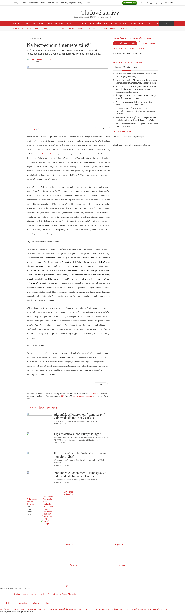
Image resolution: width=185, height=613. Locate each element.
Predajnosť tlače (86, 609)
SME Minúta (37, 23)
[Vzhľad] (156, 3)
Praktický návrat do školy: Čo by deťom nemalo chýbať (80, 455)
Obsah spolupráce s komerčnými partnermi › (132, 145)
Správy (15, 3)
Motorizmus (91, 28)
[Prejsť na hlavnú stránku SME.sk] (6, 594)
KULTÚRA (108, 23)
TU (62, 396)
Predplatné (44, 594)
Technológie (26, 28)
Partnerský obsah (122, 131)
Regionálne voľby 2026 (77, 3)
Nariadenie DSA (125, 609)
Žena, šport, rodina (58, 28)
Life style (72, 28)
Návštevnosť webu (70, 609)
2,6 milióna (94, 393)
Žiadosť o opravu (159, 609)
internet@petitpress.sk (82, 396)
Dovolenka (68, 492)
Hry (66, 3)
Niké (55, 442)
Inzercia (58, 609)
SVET (76, 23)
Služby (23, 3)
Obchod (37, 28)
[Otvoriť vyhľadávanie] (171, 23)
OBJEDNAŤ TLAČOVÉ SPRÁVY (125, 43)
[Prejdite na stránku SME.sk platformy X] (6, 607)
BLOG (158, 23)
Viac (88, 3)
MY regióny (123, 28)
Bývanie (81, 28)
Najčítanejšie (138, 136)
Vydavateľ (34, 594)
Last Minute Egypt (47, 517)
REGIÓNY (59, 23)
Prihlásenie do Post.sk (9, 609)
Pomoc (64, 594)
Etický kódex (55, 594)
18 (28, 24)
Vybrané (117, 137)
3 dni (134, 53)
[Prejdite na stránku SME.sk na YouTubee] (13, 607)
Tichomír (107, 17)
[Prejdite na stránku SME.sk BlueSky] (16, 607)
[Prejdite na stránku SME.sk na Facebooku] (2, 607)
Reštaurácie (68, 494)
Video (68, 586)
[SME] (72, 11)
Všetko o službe (148, 43)
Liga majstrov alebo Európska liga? (77, 434)
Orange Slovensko (44, 60)
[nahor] (82, 594)
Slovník (61, 3)
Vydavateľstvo (47, 609)
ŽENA (140, 23)
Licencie (147, 609)
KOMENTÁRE (96, 23)
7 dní (141, 53)
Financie (113, 28)
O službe (16, 28)
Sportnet (22, 609)
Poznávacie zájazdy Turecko (34, 501)
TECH (133, 23)
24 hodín (126, 53)
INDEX (68, 23)
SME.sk (16, 23)
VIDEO (118, 23)
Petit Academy (99, 609)
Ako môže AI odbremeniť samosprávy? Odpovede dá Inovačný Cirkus (80, 416)
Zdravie (45, 28)
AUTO (125, 23)
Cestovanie (103, 28)
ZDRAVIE (149, 23)
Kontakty (17, 594)
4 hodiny (117, 53)
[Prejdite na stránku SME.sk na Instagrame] (9, 607)
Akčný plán (138, 609)
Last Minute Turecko (47, 507)
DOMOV (49, 23)
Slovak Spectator (33, 609)
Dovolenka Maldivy (47, 512)
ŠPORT (85, 23)
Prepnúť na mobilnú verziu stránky (15, 589)
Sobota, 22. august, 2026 (84, 17)
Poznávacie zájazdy (47, 502)
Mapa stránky (73, 594)
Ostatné (142, 28)
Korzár (133, 28)
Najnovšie (127, 136)
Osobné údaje (112, 609)
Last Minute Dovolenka (49, 3)
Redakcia (25, 594)
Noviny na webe (34, 3)
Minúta (121, 565)
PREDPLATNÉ (129, 3)
